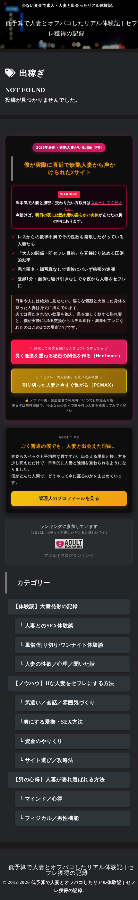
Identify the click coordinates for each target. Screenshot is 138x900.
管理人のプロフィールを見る (69, 498)
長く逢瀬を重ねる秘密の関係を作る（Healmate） (69, 352)
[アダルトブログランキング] (69, 543)
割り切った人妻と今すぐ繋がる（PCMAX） (69, 381)
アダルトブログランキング (69, 555)
